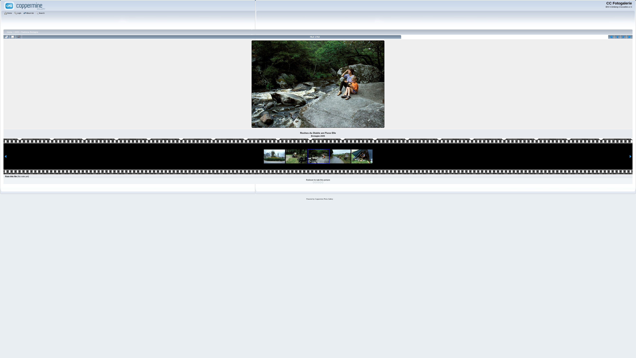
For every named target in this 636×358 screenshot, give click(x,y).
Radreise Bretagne (29, 32)
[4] (320, 182)
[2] (316, 182)
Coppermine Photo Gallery (324, 199)
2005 (16, 32)
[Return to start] (611, 37)
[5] (322, 182)
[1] (314, 182)
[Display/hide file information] (13, 37)
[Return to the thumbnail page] (6, 37)
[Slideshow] (19, 37)
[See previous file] (617, 37)
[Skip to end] (630, 37)
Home (9, 32)
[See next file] (623, 37)
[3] (318, 182)
